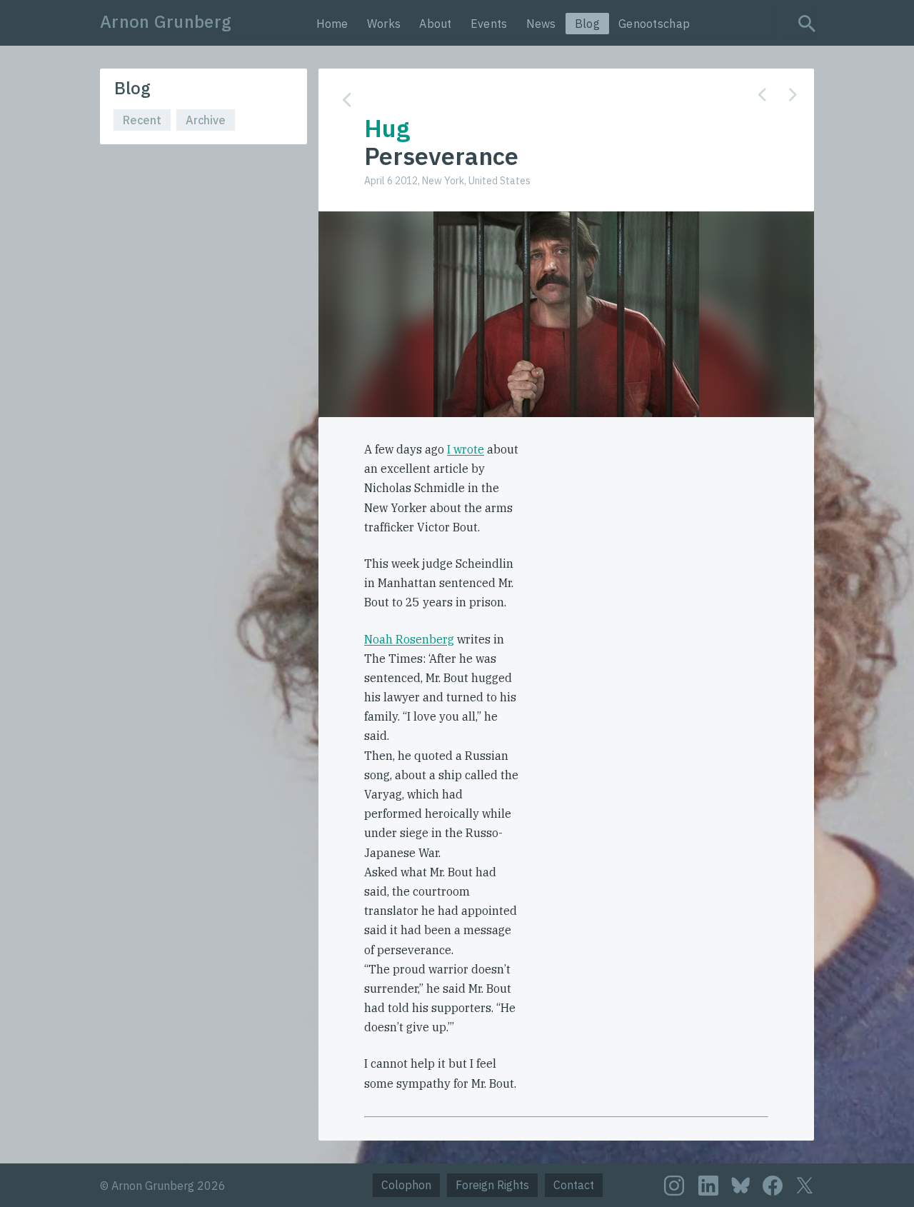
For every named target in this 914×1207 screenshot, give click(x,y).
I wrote (465, 449)
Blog (587, 23)
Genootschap (654, 23)
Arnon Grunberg (165, 21)
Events (489, 23)
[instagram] (674, 1185)
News (541, 23)
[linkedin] (708, 1185)
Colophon (406, 1185)
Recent (142, 120)
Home (332, 23)
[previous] (762, 94)
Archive (206, 120)
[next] (793, 94)
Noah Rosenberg (409, 639)
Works (384, 23)
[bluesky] (740, 1184)
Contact (573, 1185)
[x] (804, 1185)
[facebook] (772, 1185)
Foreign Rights (492, 1185)
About (435, 23)
